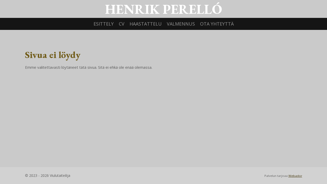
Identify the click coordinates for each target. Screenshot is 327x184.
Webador (295, 176)
